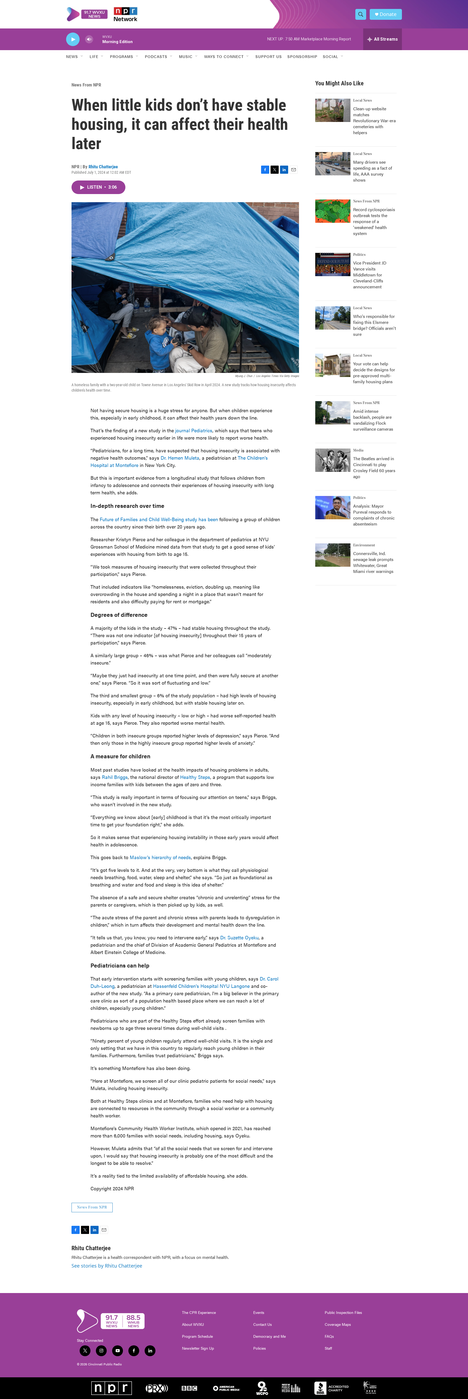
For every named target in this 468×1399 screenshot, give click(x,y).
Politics (359, 255)
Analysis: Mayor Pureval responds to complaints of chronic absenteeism (374, 515)
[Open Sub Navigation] (82, 56)
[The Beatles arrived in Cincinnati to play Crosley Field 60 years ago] (332, 460)
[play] (73, 39)
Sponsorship (302, 56)
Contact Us (262, 1324)
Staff (328, 1348)
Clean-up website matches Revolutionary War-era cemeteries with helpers (374, 120)
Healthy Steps (195, 776)
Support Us (268, 56)
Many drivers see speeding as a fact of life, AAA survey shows (372, 171)
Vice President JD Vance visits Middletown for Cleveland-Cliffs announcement (369, 275)
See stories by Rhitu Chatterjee (107, 1265)
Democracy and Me (269, 1336)
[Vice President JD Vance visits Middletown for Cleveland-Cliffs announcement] (332, 264)
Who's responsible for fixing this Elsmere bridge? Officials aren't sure (374, 325)
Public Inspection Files (343, 1312)
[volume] (89, 39)
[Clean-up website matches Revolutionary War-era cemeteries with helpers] (332, 110)
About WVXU (193, 1324)
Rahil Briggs (115, 776)
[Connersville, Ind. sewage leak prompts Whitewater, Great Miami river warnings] (332, 555)
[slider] (98, 39)
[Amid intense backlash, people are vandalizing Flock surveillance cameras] (332, 412)
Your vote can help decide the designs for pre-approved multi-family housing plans (374, 372)
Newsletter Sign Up (198, 1348)
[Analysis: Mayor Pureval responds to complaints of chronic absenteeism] (332, 507)
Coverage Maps (338, 1324)
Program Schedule (197, 1336)
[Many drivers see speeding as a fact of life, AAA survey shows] (332, 163)
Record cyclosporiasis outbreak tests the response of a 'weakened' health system (374, 221)
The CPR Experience (199, 1312)
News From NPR (86, 85)
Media (358, 450)
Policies (259, 1348)
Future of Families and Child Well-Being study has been (159, 519)
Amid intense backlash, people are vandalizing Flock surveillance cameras (373, 420)
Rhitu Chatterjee (103, 166)
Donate (388, 14)
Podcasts (156, 56)
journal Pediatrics (193, 430)
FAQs (329, 1336)
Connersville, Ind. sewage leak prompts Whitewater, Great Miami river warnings (373, 562)
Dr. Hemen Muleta (180, 457)
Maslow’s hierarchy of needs (160, 857)
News (72, 56)
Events (258, 1312)
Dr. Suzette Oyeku (239, 937)
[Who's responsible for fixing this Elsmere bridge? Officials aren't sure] (332, 318)
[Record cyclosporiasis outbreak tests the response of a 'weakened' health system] (332, 211)
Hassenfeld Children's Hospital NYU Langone (201, 985)
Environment (364, 545)
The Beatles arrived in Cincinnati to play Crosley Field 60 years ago (374, 467)
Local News (362, 100)
